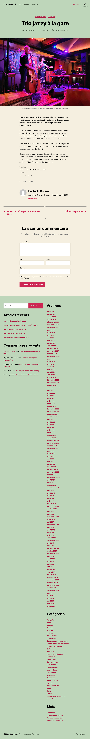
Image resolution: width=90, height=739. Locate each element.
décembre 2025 (53, 322)
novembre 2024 (53, 351)
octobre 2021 (52, 446)
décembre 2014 (53, 548)
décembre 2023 (53, 380)
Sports (49, 694)
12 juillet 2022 (44, 30)
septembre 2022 (53, 417)
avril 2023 (50, 401)
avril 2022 (50, 430)
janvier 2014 (51, 575)
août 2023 (51, 390)
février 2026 (51, 317)
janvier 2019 (51, 504)
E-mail (48, 259)
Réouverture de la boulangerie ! (28, 375)
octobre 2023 (52, 385)
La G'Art (24, 181)
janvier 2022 (51, 438)
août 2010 (50, 593)
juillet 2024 (51, 361)
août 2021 (50, 451)
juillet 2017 (51, 519)
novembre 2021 (53, 443)
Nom (22, 259)
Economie (50, 651)
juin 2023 (50, 396)
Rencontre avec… (53, 686)
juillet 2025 (51, 333)
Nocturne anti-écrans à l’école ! (15, 329)
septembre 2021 (53, 448)
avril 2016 (50, 535)
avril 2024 (50, 369)
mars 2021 (51, 464)
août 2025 (51, 330)
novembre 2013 (53, 580)
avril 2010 (50, 603)
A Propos (76, 4)
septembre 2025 (53, 327)
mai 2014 (50, 564)
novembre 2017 (53, 517)
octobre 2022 (52, 414)
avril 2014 (50, 567)
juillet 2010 (51, 596)
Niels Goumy (31, 30)
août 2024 (51, 359)
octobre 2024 (52, 354)
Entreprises (51, 659)
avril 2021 (50, 461)
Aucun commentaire (61, 30)
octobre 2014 (52, 551)
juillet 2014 (51, 559)
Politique (50, 683)
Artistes (50, 633)
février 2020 (51, 485)
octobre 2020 (52, 475)
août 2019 (50, 490)
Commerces (51, 638)
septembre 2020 (53, 477)
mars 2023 (51, 404)
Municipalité (51, 673)
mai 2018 (50, 514)
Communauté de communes (57, 641)
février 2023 (51, 406)
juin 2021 (50, 456)
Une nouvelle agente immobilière (16, 337)
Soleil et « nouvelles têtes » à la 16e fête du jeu (21, 325)
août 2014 (50, 556)
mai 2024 (50, 367)
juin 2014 (50, 561)
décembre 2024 (53, 348)
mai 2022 (50, 427)
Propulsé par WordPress (30, 734)
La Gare (30, 181)
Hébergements (52, 667)
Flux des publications (55, 715)
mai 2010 (50, 601)
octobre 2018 (52, 509)
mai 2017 (50, 522)
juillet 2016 (51, 530)
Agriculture (51, 620)
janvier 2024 (51, 377)
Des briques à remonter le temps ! (28, 371)
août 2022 (50, 419)
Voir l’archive (33, 198)
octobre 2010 (52, 588)
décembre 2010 (53, 582)
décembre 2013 (53, 577)
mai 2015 (50, 546)
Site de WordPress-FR (55, 720)
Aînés (49, 623)
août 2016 (50, 527)
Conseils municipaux (55, 646)
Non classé (51, 675)
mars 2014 (51, 569)
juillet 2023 (51, 393)
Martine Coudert (10, 351)
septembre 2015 (53, 540)
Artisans (50, 630)
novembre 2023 (53, 383)
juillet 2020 (51, 480)
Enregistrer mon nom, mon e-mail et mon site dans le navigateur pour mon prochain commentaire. (45, 277)
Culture (51, 16)
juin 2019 (50, 496)
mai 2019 (50, 498)
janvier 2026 (51, 319)
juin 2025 (50, 335)
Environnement (52, 662)
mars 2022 (51, 433)
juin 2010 (50, 598)
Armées (50, 628)
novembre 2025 (53, 325)
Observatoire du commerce (14, 333)
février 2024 (51, 375)
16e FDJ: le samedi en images (15, 321)
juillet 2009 (51, 606)
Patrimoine (51, 678)
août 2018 (50, 511)
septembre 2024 (53, 356)
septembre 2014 (53, 554)
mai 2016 (50, 532)
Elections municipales (55, 654)
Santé (49, 688)
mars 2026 (51, 314)
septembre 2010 (53, 590)
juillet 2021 (51, 454)
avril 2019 (50, 501)
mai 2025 (50, 338)
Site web (22, 268)
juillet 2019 (51, 493)
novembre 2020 (53, 472)
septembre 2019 (53, 488)
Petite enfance (52, 680)
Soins (49, 691)
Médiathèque (52, 670)
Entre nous (51, 657)
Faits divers (51, 665)
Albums (49, 625)
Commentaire (24, 242)
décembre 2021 (53, 440)
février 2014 (51, 572)
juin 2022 (50, 425)
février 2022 (51, 435)
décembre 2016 (53, 525)
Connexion (51, 713)
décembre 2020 (53, 469)
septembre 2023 (53, 388)
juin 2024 (50, 364)
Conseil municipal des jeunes (58, 644)
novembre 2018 (53, 506)
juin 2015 (50, 543)
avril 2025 (50, 340)
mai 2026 (50, 312)
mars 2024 (51, 372)
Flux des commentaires (55, 718)
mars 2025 (51, 343)
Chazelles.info (10, 4)
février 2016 (51, 538)
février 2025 (51, 346)
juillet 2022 (51, 422)
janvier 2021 (51, 467)
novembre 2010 (53, 585)
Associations (40, 16)
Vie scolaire (51, 699)
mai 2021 (50, 459)
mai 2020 (50, 482)
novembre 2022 (53, 411)
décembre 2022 (53, 409)
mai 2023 (50, 398)
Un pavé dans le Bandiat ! (56, 696)
